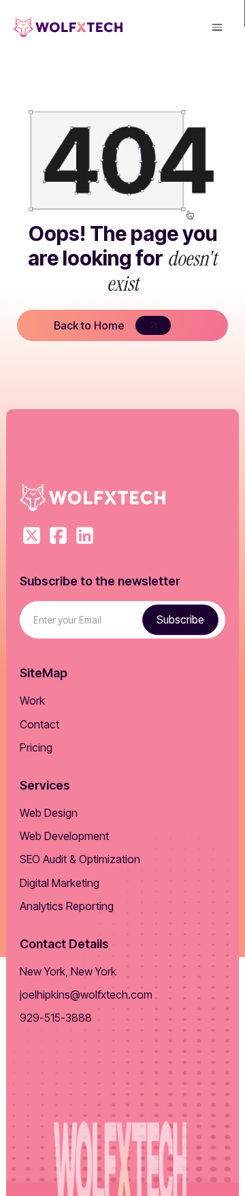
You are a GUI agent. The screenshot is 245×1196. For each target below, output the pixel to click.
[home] (68, 27)
